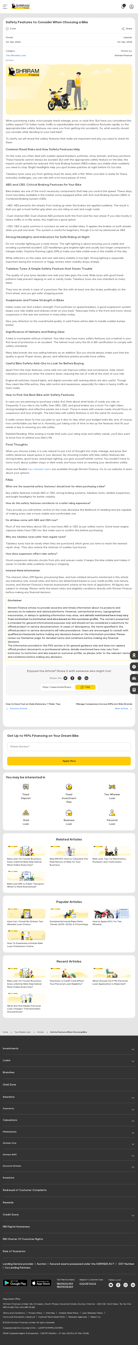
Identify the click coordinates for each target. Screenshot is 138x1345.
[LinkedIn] (86, 678)
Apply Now (69, 761)
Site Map (50, 1313)
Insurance (9, 1097)
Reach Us (95, 1317)
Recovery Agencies (77, 1317)
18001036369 (65, 1287)
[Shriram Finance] (20, 6)
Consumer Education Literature (19, 1317)
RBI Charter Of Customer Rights (23, 1239)
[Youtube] (111, 1286)
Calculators (10, 1120)
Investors (8, 1178)
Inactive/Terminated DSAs (51, 1317)
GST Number (126, 1264)
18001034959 (65, 1284)
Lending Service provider (18, 1264)
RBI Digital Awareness (16, 1226)
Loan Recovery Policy (92, 1313)
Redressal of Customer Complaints (25, 1190)
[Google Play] (15, 1286)
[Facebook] (73, 678)
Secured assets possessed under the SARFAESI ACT (82, 1264)
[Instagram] (80, 678)
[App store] (41, 1286)
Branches (8, 1072)
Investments (10, 1048)
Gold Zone (9, 1084)
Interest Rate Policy (69, 1313)
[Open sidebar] (6, 7)
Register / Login (132, 7)
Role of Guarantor (14, 1251)
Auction (41, 1264)
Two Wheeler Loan (16, 56)
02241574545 (87, 1284)
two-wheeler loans (39, 469)
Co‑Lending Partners (17, 1268)
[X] (66, 678)
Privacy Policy (35, 1313)
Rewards (8, 1202)
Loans (6, 1060)
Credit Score (11, 1214)
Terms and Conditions (14, 1313)
